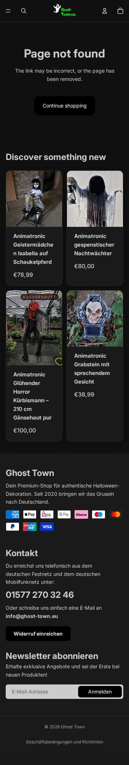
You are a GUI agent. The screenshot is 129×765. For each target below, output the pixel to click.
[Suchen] (24, 11)
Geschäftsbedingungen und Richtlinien (64, 742)
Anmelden (100, 691)
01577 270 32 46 (40, 595)
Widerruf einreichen (38, 634)
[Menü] (8, 11)
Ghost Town (73, 726)
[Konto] (105, 11)
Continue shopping (65, 105)
